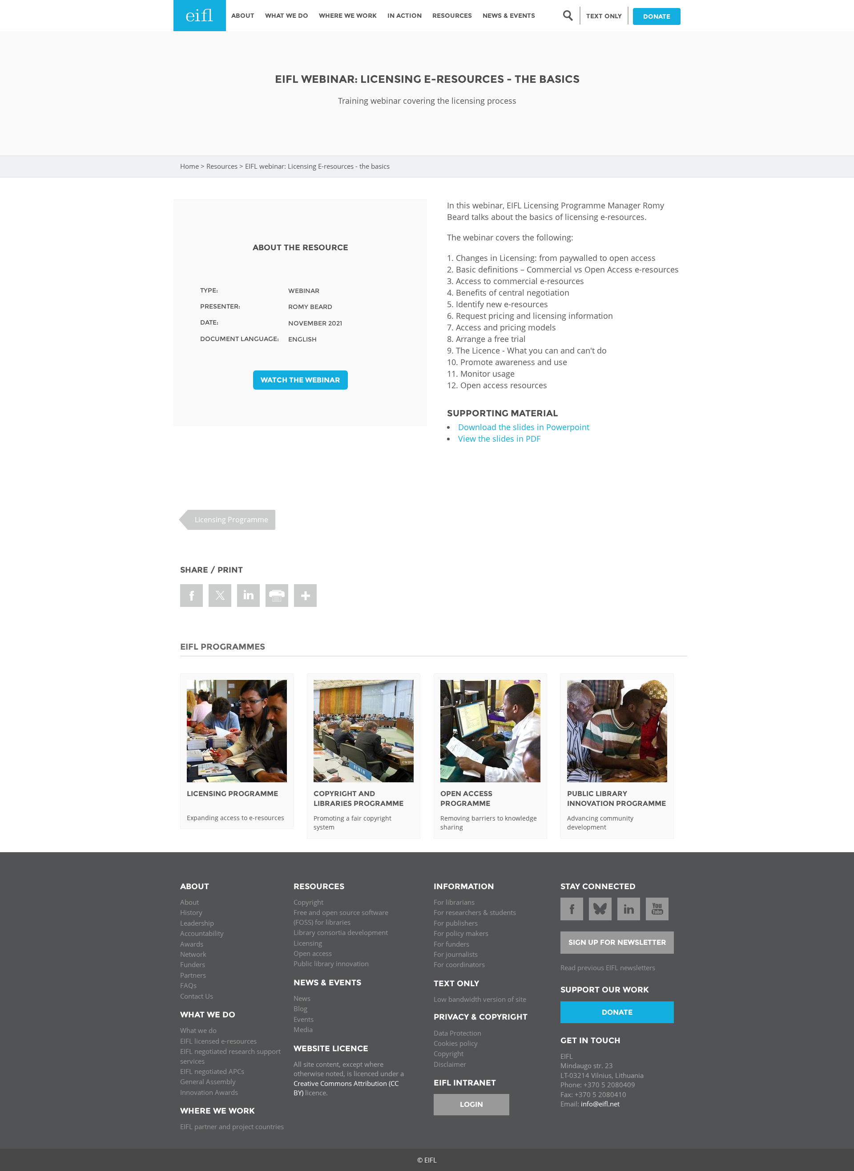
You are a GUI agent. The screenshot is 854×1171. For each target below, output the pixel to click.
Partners (193, 975)
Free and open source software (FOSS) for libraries (341, 917)
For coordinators (459, 964)
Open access (313, 953)
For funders (451, 943)
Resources (452, 16)
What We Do (286, 16)
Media (303, 1029)
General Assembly (208, 1081)
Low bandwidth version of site (480, 999)
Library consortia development (341, 932)
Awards (191, 943)
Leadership (197, 923)
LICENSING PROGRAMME (232, 793)
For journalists (456, 954)
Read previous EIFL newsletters (607, 967)
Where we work (348, 16)
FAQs (188, 985)
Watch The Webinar (300, 380)
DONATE (656, 16)
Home (189, 166)
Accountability (202, 933)
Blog (300, 1008)
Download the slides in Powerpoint (523, 427)
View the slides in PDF (499, 438)
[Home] (199, 15)
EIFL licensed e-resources (218, 1041)
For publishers (456, 923)
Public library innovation (331, 963)
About (242, 16)
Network (193, 954)
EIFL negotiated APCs (212, 1071)
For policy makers (461, 933)
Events (304, 1019)
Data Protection (457, 1033)
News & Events (509, 16)
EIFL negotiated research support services (230, 1056)
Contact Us (196, 996)
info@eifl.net (600, 1103)
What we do (198, 1030)
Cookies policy (456, 1043)
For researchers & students (475, 912)
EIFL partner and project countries (232, 1126)
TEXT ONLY (604, 16)
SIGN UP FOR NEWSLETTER (617, 942)
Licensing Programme (231, 520)
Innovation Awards (209, 1092)
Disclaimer (450, 1064)
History (191, 912)
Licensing (308, 943)
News (302, 998)
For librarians (454, 902)
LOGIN (471, 1104)
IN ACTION (404, 16)
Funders (192, 964)
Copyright (308, 902)
